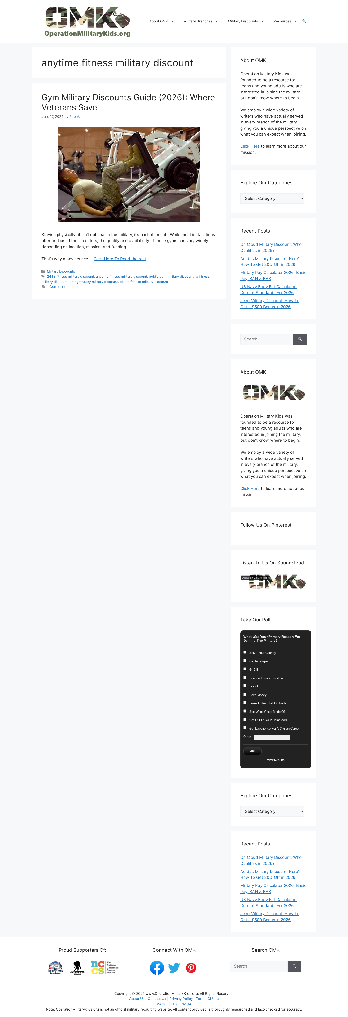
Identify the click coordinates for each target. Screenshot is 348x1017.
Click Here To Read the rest (120, 258)
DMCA (186, 1004)
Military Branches (198, 21)
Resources (282, 21)
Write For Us (167, 1004)
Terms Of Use (207, 998)
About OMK (158, 21)
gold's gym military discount (171, 276)
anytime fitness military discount (121, 276)
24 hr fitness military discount (70, 276)
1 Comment (56, 287)
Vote (252, 751)
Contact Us (157, 998)
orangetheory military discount (93, 282)
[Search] (300, 339)
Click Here (250, 146)
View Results (276, 760)
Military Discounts (243, 21)
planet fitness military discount (144, 282)
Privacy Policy (181, 998)
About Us (137, 998)
